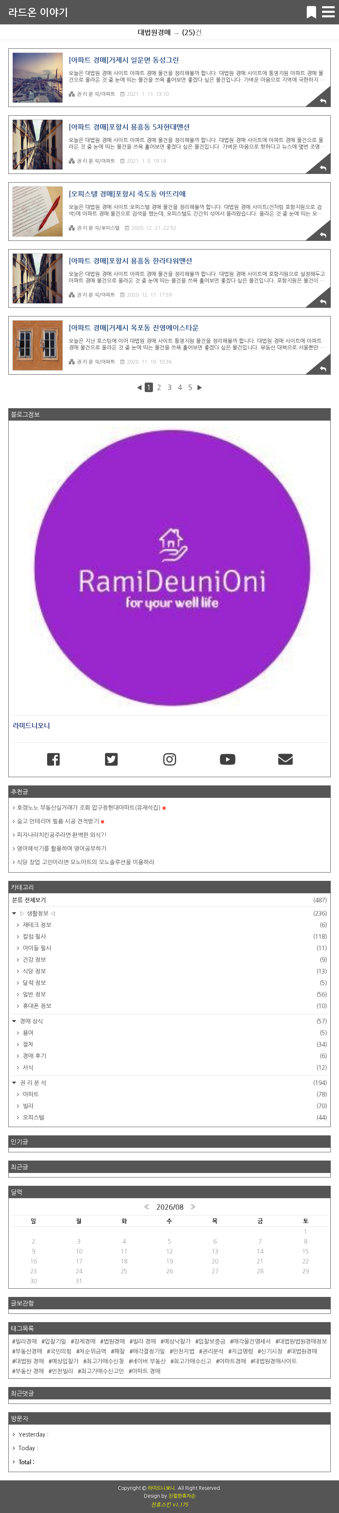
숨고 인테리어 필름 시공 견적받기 (58, 821)
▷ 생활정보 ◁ (172, 913)
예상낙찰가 (177, 1341)
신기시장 (271, 1351)
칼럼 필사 (174, 937)
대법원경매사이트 (275, 1361)
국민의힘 (61, 1351)
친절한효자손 (182, 1496)
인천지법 (183, 1351)
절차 (174, 1044)
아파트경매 (232, 1361)
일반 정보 (174, 994)
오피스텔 (174, 1117)
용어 (174, 1033)
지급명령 (242, 1351)
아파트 (174, 1094)
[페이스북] (53, 760)
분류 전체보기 (169, 900)
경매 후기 (174, 1056)
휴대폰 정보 (174, 1006)
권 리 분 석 (172, 1083)
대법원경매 (303, 1351)
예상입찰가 (65, 1361)
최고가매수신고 (192, 1361)
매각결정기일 (149, 1351)
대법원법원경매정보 (303, 1341)
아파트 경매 (146, 1371)
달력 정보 (174, 983)
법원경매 (114, 1341)
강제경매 (84, 1341)
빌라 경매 (144, 1341)
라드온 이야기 (38, 12)
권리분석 (213, 1351)
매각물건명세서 (252, 1341)
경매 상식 (172, 1021)
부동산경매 (28, 1351)
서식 (174, 1068)
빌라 (174, 1106)
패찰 (119, 1351)
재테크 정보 (174, 925)
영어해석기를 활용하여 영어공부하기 (61, 849)
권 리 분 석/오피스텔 (98, 228)
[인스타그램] (169, 760)
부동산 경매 (29, 1371)
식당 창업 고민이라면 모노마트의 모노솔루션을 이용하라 (85, 862)
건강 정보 (174, 960)
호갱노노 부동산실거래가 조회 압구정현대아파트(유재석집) (88, 808)
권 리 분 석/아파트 (96, 94)
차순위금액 (92, 1351)
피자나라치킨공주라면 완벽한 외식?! (62, 835)
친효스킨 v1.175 (169, 1504)
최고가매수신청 (105, 1361)
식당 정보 (174, 971)
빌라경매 (26, 1341)
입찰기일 (55, 1341)
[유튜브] (227, 760)
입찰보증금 (211, 1341)
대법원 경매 (29, 1361)
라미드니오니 (161, 1488)
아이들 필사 (174, 948)
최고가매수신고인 (102, 1371)
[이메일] (286, 760)
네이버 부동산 (149, 1361)
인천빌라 (62, 1371)
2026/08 (170, 1207)
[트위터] (111, 760)
